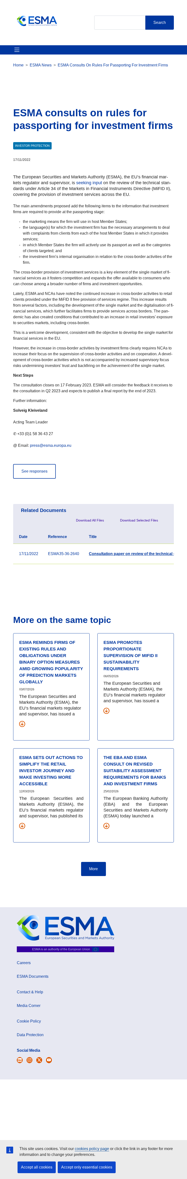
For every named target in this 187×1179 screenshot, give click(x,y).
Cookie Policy (29, 1021)
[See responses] (34, 466)
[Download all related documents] (22, 724)
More (93, 869)
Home (18, 65)
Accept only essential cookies (86, 1167)
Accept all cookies (36, 1167)
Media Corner (28, 1006)
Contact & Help (30, 992)
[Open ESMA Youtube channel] (49, 1060)
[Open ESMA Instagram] (29, 1060)
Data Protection (30, 1035)
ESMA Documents (32, 976)
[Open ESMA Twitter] (20, 1060)
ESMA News (41, 65)
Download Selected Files (139, 520)
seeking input (89, 182)
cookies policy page (92, 1149)
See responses (34, 471)
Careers (24, 963)
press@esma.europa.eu (50, 445)
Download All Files (90, 520)
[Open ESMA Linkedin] (39, 1060)
